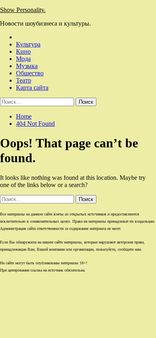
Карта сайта (32, 87)
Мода (23, 58)
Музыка (27, 65)
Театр (23, 80)
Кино (23, 51)
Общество (30, 73)
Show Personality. (23, 9)
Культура (28, 44)
